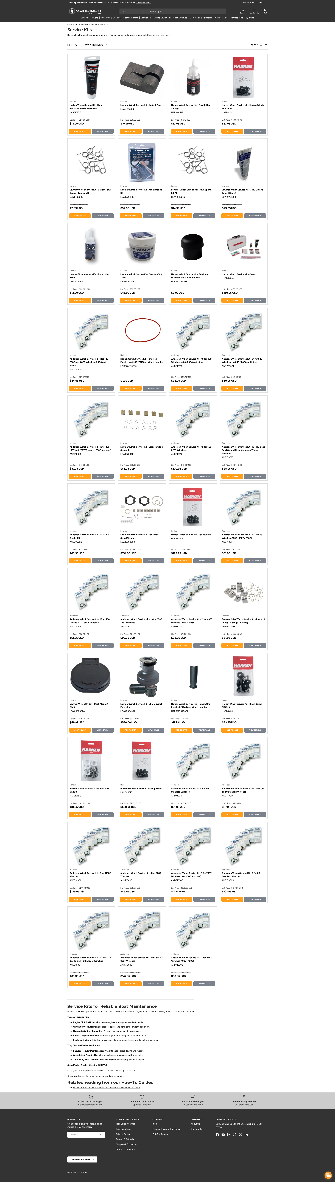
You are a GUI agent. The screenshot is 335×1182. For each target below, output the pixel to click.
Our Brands (196, 1129)
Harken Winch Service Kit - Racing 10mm (141, 788)
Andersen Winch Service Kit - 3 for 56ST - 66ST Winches (141, 959)
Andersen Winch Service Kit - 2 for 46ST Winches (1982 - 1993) (191, 959)
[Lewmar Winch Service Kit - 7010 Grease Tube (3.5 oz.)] (243, 162)
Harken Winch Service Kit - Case (238, 274)
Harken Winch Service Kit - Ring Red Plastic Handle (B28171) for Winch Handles (141, 361)
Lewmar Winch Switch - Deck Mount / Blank (89, 706)
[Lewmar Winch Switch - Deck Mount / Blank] (91, 676)
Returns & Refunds (125, 1139)
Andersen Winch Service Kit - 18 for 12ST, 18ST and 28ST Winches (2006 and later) (90, 448)
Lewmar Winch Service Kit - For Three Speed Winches (139, 536)
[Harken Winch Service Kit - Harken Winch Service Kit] (243, 78)
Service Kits (104, 24)
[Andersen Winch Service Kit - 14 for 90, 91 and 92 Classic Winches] (243, 761)
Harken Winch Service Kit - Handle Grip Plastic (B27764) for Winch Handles (190, 706)
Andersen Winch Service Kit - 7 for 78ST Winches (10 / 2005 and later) (191, 875)
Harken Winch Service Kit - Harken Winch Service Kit (243, 107)
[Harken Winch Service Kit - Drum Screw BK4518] (91, 761)
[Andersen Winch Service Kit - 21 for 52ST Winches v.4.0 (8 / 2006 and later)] (243, 331)
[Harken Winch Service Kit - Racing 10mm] (142, 761)
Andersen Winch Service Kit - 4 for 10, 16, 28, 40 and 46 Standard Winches (90, 959)
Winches (94, 24)
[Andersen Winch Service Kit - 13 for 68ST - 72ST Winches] (142, 592)
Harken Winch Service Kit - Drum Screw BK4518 (90, 790)
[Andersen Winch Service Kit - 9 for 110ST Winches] (91, 846)
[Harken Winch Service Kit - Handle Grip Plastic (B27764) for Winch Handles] (193, 676)
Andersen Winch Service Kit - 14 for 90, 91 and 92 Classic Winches (243, 790)
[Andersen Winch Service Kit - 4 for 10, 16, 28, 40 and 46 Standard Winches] (91, 930)
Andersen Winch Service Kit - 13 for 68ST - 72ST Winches (141, 621)
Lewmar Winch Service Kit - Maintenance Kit (141, 191)
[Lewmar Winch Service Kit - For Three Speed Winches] (142, 507)
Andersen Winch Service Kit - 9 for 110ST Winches (90, 875)
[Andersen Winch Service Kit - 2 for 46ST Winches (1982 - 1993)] (193, 930)
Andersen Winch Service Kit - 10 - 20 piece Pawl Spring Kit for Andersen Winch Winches (243, 450)
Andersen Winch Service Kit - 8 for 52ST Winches (140, 875)
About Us (195, 1123)
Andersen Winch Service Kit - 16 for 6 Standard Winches (190, 790)
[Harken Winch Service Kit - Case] (243, 247)
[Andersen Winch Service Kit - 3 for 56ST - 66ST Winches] (142, 930)
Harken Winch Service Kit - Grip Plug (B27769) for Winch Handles (189, 276)
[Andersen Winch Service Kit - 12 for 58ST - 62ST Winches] (193, 419)
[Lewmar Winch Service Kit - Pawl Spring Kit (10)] (193, 162)
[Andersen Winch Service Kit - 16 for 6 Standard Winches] (193, 761)
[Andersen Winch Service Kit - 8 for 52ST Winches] (142, 846)
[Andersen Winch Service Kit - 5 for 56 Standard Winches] (243, 846)
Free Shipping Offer (125, 1123)
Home (69, 24)
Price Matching (123, 1129)
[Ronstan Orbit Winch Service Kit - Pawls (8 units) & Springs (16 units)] (243, 592)
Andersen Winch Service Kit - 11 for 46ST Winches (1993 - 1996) (192, 621)
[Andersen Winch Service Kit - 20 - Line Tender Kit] (91, 507)
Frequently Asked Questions (166, 1129)
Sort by (87, 44)
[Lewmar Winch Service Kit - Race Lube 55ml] (91, 247)
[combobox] (172, 11)
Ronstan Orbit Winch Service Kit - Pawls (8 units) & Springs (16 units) (243, 621)
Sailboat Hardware (81, 24)
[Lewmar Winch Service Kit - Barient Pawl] (142, 78)
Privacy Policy (123, 1134)
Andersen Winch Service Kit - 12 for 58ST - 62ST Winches (192, 448)
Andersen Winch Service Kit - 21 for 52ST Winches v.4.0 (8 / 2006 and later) (243, 361)
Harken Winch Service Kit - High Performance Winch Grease (86, 107)
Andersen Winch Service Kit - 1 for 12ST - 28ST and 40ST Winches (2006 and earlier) (90, 362)
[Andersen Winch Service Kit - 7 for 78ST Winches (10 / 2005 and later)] (193, 846)
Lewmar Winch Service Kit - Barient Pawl (140, 105)
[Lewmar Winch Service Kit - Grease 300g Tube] (142, 247)
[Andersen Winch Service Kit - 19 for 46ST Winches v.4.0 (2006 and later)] (193, 331)
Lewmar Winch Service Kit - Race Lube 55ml (89, 276)
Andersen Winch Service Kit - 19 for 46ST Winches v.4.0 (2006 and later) (192, 361)
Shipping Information (126, 1144)
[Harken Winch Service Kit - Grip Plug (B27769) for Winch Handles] (193, 247)
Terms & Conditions (125, 1149)
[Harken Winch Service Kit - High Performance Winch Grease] (91, 78)
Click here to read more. (159, 35)
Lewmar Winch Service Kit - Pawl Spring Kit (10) (191, 191)
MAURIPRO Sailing (80, 1172)
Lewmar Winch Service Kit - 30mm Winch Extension (141, 706)
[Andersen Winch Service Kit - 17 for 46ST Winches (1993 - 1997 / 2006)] (243, 507)
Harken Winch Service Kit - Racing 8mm (191, 534)
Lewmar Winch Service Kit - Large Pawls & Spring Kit (141, 448)
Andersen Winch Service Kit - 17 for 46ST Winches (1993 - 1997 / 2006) (243, 536)
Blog (154, 1123)
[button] (265, 11)
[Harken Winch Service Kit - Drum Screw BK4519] (243, 676)
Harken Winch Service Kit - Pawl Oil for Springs (190, 107)
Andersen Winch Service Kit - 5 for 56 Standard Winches (241, 875)
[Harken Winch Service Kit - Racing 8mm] (193, 507)
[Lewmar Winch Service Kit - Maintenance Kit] (142, 162)
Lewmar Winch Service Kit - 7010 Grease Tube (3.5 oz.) (242, 191)
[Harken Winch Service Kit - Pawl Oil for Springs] (193, 78)
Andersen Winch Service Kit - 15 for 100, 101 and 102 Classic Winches (90, 621)
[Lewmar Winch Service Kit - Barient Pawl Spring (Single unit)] (91, 162)
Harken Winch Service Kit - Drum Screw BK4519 (242, 706)
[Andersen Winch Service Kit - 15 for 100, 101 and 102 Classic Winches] (91, 592)
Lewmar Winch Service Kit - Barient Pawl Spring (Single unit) (90, 191)
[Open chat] (328, 1175)
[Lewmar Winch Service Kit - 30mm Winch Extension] (142, 676)
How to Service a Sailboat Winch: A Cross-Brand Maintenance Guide (106, 1087)
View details (102, 131)
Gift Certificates (160, 1134)
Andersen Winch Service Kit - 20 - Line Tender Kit (89, 536)
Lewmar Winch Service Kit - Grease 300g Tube (141, 276)
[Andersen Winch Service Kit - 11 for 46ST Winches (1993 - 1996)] (193, 592)
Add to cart (80, 131)
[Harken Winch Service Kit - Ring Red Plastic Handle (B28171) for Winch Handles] (142, 331)
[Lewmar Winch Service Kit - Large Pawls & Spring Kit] (142, 419)
